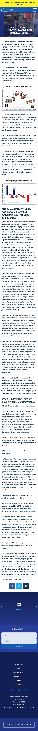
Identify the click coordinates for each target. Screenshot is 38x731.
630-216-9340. (19, 704)
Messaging (20, 707)
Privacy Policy (9, 707)
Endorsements (19, 672)
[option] (19, 608)
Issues (18, 668)
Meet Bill (19, 664)
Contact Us (30, 707)
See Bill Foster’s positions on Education (22, 511)
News (19, 680)
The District (19, 676)
